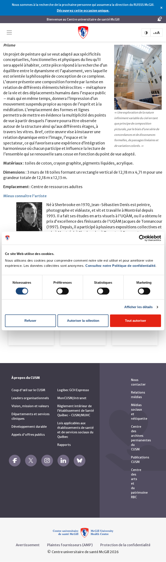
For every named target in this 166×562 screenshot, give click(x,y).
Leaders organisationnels (30, 398)
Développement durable (29, 427)
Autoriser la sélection (83, 320)
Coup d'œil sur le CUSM (28, 390)
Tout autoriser (135, 320)
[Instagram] (47, 460)
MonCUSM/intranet (71, 398)
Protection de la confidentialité (125, 545)
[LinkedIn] (63, 460)
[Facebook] (15, 460)
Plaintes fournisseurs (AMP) (70, 545)
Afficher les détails (138, 307)
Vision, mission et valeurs (30, 406)
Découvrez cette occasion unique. (83, 11)
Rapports (64, 445)
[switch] (62, 291)
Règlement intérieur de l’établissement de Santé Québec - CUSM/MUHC (75, 410)
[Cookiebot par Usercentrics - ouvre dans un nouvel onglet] (142, 238)
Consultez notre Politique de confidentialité (120, 265)
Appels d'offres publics (28, 435)
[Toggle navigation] (9, 32)
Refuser (30, 320)
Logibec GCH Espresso (73, 390)
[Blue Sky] (79, 460)
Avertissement (28, 545)
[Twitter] (31, 460)
